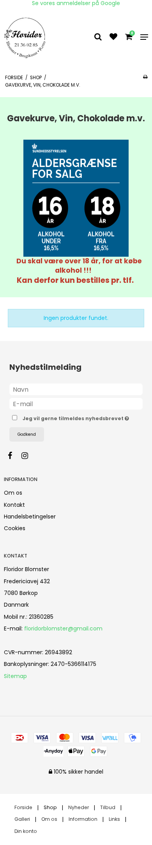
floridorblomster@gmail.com (63, 628)
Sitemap (15, 676)
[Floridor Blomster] (26, 37)
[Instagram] (28, 455)
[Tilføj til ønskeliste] (113, 37)
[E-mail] (76, 403)
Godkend (27, 434)
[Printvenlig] (145, 77)
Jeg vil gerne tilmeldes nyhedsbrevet (74, 417)
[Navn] (76, 389)
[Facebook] (14, 455)
